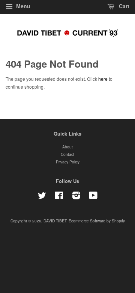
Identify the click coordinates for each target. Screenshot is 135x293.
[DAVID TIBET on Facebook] (59, 197)
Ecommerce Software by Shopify (97, 221)
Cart (123, 6)
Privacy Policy (68, 162)
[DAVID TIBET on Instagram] (76, 197)
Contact (67, 154)
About (67, 147)
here (103, 79)
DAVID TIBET (55, 221)
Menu (22, 6)
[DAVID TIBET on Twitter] (42, 197)
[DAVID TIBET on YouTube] (93, 197)
